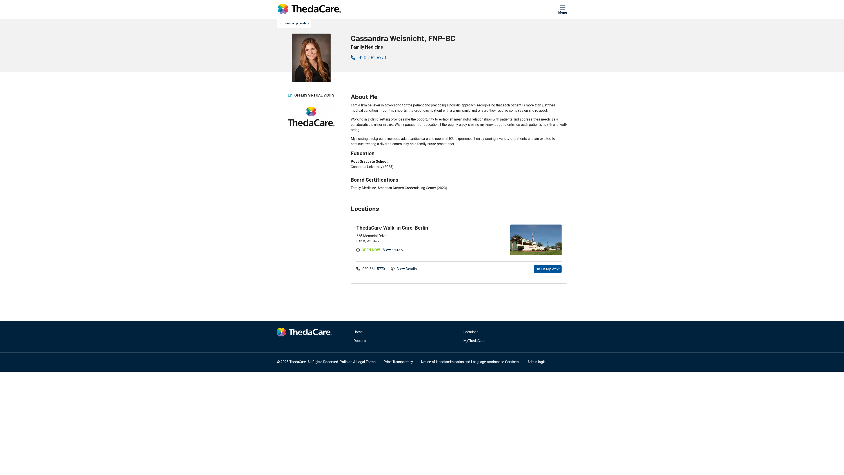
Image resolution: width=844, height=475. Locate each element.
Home (358, 332)
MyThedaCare (474, 341)
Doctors (359, 341)
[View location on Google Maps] (482, 240)
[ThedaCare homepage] (309, 9)
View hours (392, 250)
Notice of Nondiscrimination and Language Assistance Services (470, 362)
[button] (562, 9)
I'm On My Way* (547, 269)
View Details (406, 269)
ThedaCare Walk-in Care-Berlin (392, 227)
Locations (470, 332)
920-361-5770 (372, 57)
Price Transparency (398, 362)
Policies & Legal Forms (358, 362)
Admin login (537, 362)
